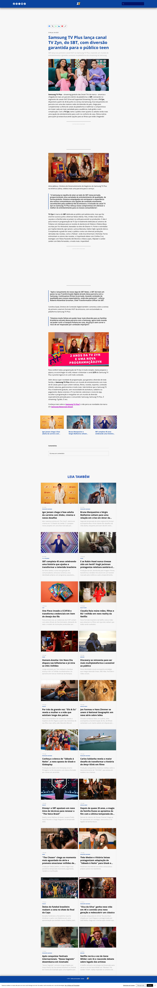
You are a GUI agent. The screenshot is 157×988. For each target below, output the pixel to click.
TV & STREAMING (45, 558)
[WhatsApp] (55, 26)
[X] (19, 4)
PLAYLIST (44, 706)
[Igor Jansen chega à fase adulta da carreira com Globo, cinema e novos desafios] (52, 422)
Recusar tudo (140, 985)
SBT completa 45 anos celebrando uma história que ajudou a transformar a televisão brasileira (104, 433)
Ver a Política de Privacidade (72, 985)
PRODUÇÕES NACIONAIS (47, 509)
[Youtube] (22, 4)
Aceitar (150, 985)
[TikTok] (25, 4)
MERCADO (82, 657)
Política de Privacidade (75, 978)
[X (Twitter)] (52, 26)
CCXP (43, 607)
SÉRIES (43, 854)
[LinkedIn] (59, 26)
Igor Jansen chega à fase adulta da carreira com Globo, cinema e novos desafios (51, 433)
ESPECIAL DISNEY (83, 706)
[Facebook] (14, 4)
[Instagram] (17, 4)
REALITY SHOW (83, 607)
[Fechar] (155, 985)
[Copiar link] (65, 26)
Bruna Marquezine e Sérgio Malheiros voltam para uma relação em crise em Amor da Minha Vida (78, 433)
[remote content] (78, 136)
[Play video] (78, 349)
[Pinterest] (62, 26)
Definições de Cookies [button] (129, 985)
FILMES (81, 558)
